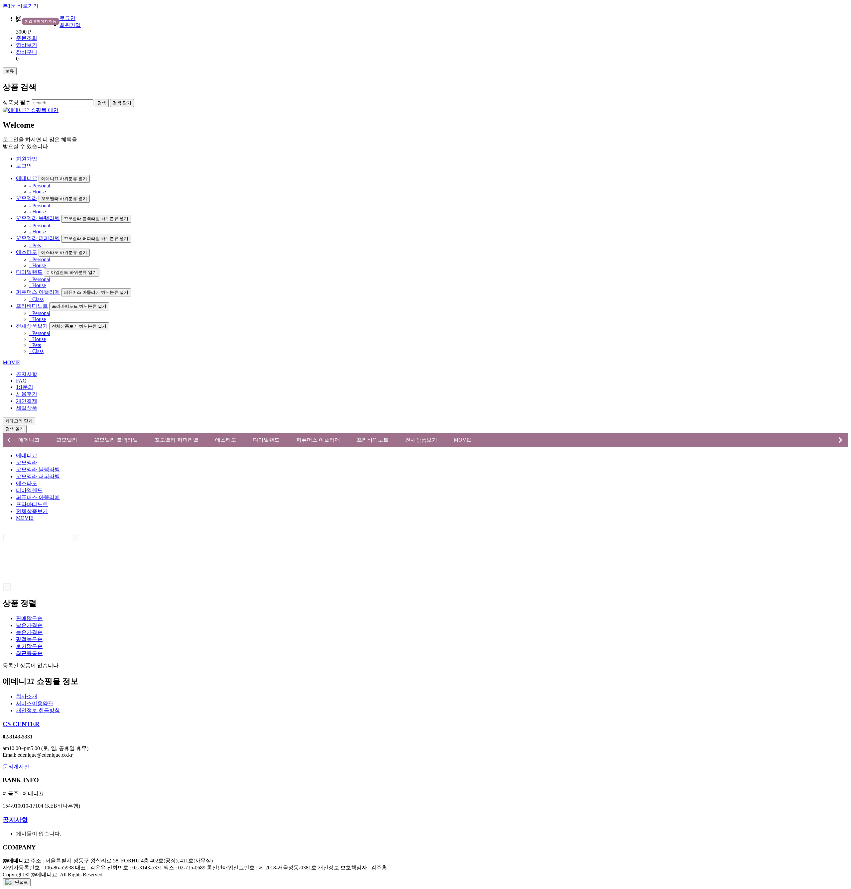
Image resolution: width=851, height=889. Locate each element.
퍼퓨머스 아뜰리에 (38, 292)
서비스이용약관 (34, 703)
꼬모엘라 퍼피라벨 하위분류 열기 (96, 238)
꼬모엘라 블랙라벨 (38, 218)
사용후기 (26, 394)
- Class (36, 299)
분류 (9, 70)
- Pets (35, 245)
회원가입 (70, 25)
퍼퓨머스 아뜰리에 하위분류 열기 (96, 292)
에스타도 (26, 252)
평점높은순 (29, 639)
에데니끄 (26, 178)
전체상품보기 (32, 326)
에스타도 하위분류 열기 (64, 252)
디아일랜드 (29, 272)
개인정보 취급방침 (38, 710)
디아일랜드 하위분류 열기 (72, 272)
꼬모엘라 (26, 198)
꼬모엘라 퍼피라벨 (38, 238)
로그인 (67, 18)
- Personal (39, 185)
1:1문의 (24, 387)
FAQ (21, 381)
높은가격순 (29, 632)
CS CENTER (21, 724)
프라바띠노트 (32, 306)
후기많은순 (29, 646)
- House (37, 191)
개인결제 (26, 401)
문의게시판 (16, 766)
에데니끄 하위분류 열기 (64, 178)
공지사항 (26, 374)
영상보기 (26, 45)
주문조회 (26, 38)
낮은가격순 (29, 625)
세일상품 (26, 408)
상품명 (17, 102)
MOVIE (11, 362)
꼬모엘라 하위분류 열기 (64, 198)
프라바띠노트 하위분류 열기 (79, 306)
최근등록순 (29, 653)
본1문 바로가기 (21, 6)
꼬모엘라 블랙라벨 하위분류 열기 (96, 218)
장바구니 (26, 52)
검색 (14, 428)
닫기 (122, 102)
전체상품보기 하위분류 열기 (79, 326)
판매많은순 (29, 618)
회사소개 (26, 696)
